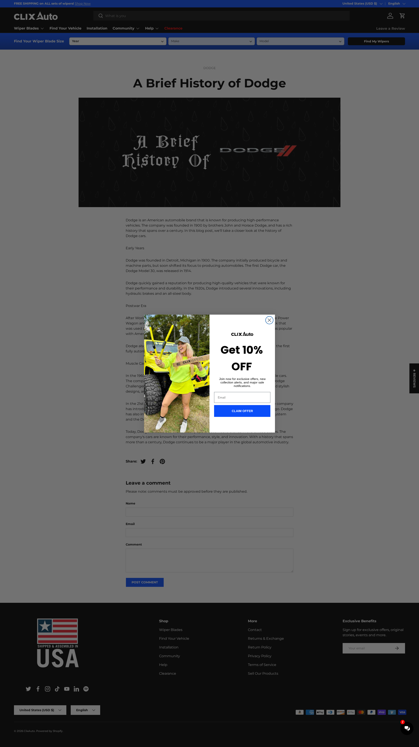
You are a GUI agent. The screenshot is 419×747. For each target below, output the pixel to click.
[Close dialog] (269, 320)
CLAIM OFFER (242, 411)
